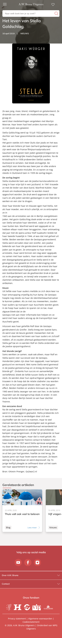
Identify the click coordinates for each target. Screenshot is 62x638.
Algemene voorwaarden (40, 618)
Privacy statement (17, 618)
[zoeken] (56, 13)
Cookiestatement (31, 621)
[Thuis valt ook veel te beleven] (22, 510)
